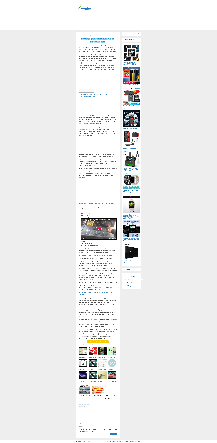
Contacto (128, 441)
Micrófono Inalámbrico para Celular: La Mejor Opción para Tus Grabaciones (130, 169)
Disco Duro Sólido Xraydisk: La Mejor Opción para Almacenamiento (130, 262)
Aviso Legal (123, 441)
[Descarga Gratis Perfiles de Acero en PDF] (98, 390)
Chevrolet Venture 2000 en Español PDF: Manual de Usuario (110, 397)
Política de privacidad (133, 286)
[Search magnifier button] (138, 34)
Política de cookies (108, 441)
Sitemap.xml (138, 441)
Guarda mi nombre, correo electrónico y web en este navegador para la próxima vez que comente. (98, 430)
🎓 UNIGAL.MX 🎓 (79, 441)
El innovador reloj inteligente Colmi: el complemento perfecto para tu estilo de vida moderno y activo (131, 192)
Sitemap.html (132, 441)
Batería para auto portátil (129, 148)
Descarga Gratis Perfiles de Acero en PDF (97, 396)
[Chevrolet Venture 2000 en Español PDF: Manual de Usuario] (111, 390)
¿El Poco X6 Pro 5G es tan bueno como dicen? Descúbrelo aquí (131, 85)
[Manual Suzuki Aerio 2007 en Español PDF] (84, 390)
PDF (84, 35)
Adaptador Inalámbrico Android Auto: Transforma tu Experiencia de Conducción (131, 239)
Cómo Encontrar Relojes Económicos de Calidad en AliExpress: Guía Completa (129, 63)
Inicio (80, 35)
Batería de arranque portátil (130, 128)
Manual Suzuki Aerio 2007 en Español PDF (84, 396)
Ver (92, 91)
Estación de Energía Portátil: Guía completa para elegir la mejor (130, 107)
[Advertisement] (108, 22)
